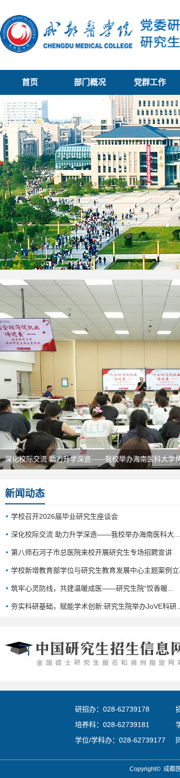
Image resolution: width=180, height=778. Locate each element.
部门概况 (90, 82)
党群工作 (150, 82)
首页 (30, 82)
